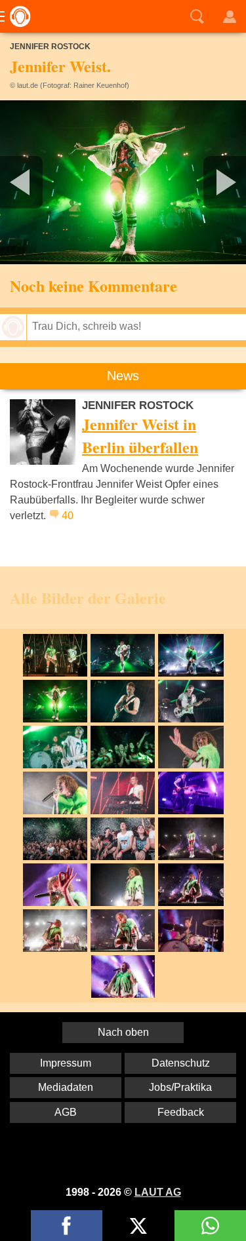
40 (67, 515)
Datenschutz (181, 1063)
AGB (65, 1112)
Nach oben (123, 1032)
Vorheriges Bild (40, 182)
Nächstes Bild (123, 182)
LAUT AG (157, 1192)
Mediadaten (65, 1087)
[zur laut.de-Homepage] (16, 16)
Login (229, 16)
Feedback (180, 1112)
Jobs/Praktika (180, 1087)
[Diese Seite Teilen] (66, 1225)
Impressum (65, 1063)
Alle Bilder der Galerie (88, 597)
